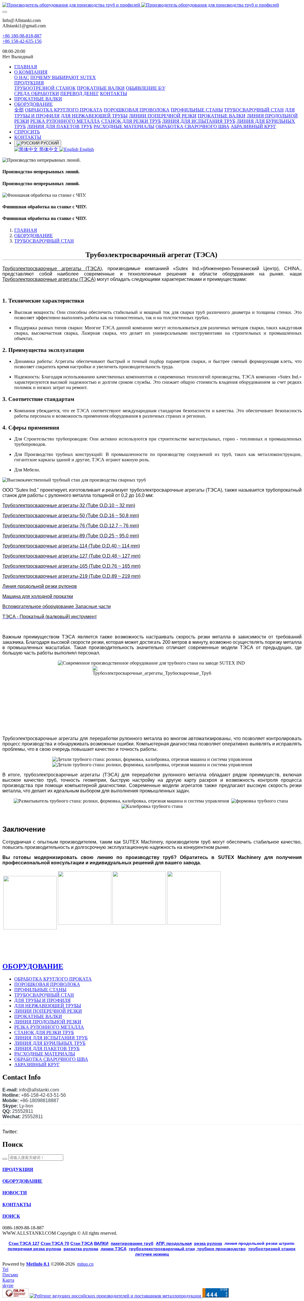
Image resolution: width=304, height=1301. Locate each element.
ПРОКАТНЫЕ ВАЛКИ (38, 1016)
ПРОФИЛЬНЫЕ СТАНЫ (40, 989)
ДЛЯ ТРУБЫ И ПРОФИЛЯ (42, 1000)
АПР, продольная (174, 1243)
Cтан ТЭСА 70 (55, 1243)
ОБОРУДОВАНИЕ (33, 235)
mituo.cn (85, 1264)
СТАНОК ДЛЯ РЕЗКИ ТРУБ (44, 1032)
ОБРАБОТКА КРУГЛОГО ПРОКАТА (53, 978)
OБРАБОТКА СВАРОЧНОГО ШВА (51, 1059)
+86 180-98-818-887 (22, 35)
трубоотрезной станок (271, 1248)
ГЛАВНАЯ (25, 66)
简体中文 (48, 149)
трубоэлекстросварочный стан (162, 1248)
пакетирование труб (132, 1243)
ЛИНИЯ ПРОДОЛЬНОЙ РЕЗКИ (47, 1021)
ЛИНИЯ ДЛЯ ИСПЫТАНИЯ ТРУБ (51, 1037)
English (86, 149)
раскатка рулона (81, 1248)
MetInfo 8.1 (38, 1264)
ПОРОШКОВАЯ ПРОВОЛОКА (47, 984)
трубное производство (221, 1248)
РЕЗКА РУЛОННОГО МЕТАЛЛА (49, 1027)
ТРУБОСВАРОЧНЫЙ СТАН (44, 240)
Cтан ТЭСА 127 (24, 1243)
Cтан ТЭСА (81, 1243)
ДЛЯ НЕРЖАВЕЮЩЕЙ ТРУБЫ (47, 1005)
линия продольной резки (259, 1243)
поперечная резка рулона (34, 1248)
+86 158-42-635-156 (22, 41)
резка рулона (208, 1243)
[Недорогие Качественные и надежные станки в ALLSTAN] (152, 5)
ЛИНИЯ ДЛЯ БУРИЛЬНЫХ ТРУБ (50, 1043)
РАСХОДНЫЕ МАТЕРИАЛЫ (44, 1053)
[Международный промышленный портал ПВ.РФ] (15, 1295)
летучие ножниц (152, 1254)
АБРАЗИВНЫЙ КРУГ (37, 1064)
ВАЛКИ (101, 1243)
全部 (19, 109)
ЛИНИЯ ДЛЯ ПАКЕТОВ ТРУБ (47, 1048)
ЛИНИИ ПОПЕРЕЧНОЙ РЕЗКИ (48, 1011)
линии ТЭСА (113, 1248)
